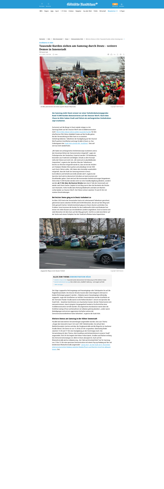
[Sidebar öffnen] (41, 11)
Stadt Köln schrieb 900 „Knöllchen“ (76, 143)
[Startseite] (82, 4)
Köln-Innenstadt (57, 39)
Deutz (67, 39)
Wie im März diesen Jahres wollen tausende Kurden (73, 132)
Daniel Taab (45, 52)
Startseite (42, 39)
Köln (49, 39)
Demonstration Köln (77, 39)
